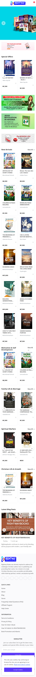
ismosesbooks (6, 207)
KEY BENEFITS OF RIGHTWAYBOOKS (15, 537)
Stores (3, 598)
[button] (32, 23)
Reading (5, 541)
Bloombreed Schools (8, 175)
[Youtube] (21, 578)
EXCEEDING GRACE (8, 267)
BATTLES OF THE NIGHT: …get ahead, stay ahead (9, 452)
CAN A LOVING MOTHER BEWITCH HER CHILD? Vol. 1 (26, 236)
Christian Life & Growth (11, 469)
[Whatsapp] (16, 578)
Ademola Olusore (7, 239)
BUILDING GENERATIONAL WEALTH (7, 301)
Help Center (5, 608)
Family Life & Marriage (10, 389)
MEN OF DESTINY (8, 78)
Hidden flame (23, 175)
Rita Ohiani (23, 239)
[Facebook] (3, 578)
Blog (2, 595)
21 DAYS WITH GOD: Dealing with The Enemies (26, 452)
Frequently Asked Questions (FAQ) (12, 602)
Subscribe (18, 655)
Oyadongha (23, 271)
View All (30, 150)
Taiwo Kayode (6, 80)
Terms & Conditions (7, 618)
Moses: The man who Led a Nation (26, 172)
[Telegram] (25, 578)
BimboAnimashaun (8, 269)
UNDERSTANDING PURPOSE (25, 332)
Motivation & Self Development (8, 349)
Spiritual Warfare (8, 429)
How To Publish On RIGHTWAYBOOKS (13, 628)
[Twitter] (7, 578)
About (3, 592)
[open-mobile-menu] (3, 3)
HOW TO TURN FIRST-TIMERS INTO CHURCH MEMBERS (9, 333)
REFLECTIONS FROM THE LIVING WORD (26, 268)
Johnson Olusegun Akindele (10, 454)
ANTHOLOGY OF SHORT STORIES (8, 172)
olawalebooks (6, 414)
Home (3, 588)
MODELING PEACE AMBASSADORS (25, 204)
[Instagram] (12, 578)
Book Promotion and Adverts (10, 631)
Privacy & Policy (6, 621)
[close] (32, 657)
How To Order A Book (8, 625)
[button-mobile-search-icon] (29, 3)
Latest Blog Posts (8, 509)
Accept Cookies (18, 670)
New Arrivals (6, 149)
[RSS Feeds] (29, 578)
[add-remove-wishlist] (14, 62)
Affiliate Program (6, 605)
